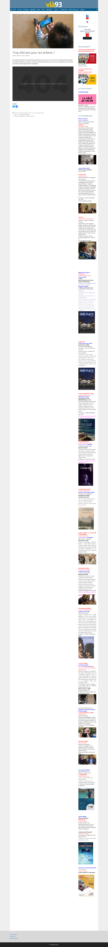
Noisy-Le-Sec (31, 113)
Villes (56, 9)
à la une (16, 113)
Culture (19, 9)
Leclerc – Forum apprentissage (21, 114)
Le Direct (82, 9)
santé (42, 113)
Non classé (38, 113)
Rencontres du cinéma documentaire (87, 867)
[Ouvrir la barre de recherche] (96, 9)
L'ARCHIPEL (89, 444)
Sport (43, 9)
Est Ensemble (24, 113)
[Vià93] (11, 9)
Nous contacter (13, 934)
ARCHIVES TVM (64, 9)
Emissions (49, 9)
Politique (25, 9)
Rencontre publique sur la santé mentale (24, 116)
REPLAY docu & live (74, 9)
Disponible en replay (83, 105)
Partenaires (12, 936)
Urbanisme (32, 9)
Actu (14, 9)
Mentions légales (14, 938)
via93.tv (85, 66)
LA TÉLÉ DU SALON (83, 92)
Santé (38, 9)
